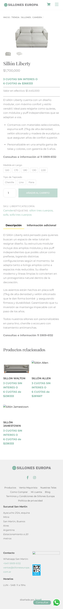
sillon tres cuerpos (41, 210)
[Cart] (48, 4)
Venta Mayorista (28, 487)
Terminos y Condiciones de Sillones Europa (30, 496)
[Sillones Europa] (21, 5)
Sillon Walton (14, 378)
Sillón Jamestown (12, 424)
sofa (5, 214)
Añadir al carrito (38, 192)
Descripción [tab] (14, 225)
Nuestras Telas (48, 487)
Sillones (26, 17)
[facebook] (27, 477)
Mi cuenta (36, 492)
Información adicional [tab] (41, 225)
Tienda (15, 17)
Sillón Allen (41, 378)
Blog (47, 492)
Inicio (6, 17)
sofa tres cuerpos (21, 214)
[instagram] (35, 477)
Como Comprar (19, 492)
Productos (10, 487)
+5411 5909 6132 (12, 563)
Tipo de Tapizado (12, 177)
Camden (37, 17)
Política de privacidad (30, 500)
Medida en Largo (12, 165)
